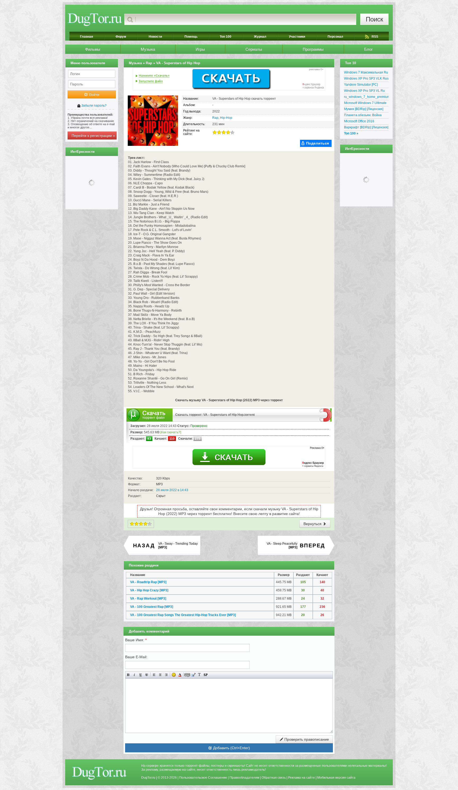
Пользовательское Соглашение (203, 777)
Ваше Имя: (136, 640)
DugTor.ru (148, 777)
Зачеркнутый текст (147, 674)
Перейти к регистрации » (93, 135)
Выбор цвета (180, 674)
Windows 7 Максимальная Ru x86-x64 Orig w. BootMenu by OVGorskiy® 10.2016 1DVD (366, 73)
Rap (215, 118)
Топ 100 (225, 36)
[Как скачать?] (170, 432)
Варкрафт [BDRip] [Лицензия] (366, 127)
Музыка (148, 49)
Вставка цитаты (193, 674)
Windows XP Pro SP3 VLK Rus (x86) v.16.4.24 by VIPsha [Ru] (366, 79)
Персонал (335, 36)
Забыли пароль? (94, 105)
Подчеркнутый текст (141, 674)
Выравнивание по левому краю (154, 674)
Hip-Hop (226, 118)
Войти (93, 94)
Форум (121, 36)
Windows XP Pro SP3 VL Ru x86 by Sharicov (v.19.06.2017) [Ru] (366, 91)
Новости (155, 36)
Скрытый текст (187, 674)
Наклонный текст (134, 674)
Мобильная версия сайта (336, 777)
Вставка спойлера (205, 674)
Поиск (374, 19)
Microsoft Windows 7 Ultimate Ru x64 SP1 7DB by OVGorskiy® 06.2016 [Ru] (365, 103)
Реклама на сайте (301, 777)
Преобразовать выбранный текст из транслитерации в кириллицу (199, 674)
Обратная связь (274, 777)
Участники (297, 36)
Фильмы (92, 49)
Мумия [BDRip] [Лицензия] (363, 109)
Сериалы (253, 49)
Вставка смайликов (174, 674)
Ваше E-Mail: (136, 657)
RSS (375, 36)
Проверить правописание (306, 739)
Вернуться (313, 524)
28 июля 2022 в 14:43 (172, 490)
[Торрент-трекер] (95, 19)
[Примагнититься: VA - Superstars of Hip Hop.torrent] (326, 415)
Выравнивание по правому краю (166, 674)
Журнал (260, 36)
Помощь (190, 36)
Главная (86, 36)
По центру (160, 674)
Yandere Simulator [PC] (361, 84)
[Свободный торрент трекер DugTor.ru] (99, 773)
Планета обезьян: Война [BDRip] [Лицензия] (363, 116)
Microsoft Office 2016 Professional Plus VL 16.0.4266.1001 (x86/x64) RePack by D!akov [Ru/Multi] (364, 122)
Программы (313, 49)
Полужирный (128, 674)
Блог (368, 49)
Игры (200, 49)
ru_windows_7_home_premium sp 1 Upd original (366, 97)
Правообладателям (244, 777)
